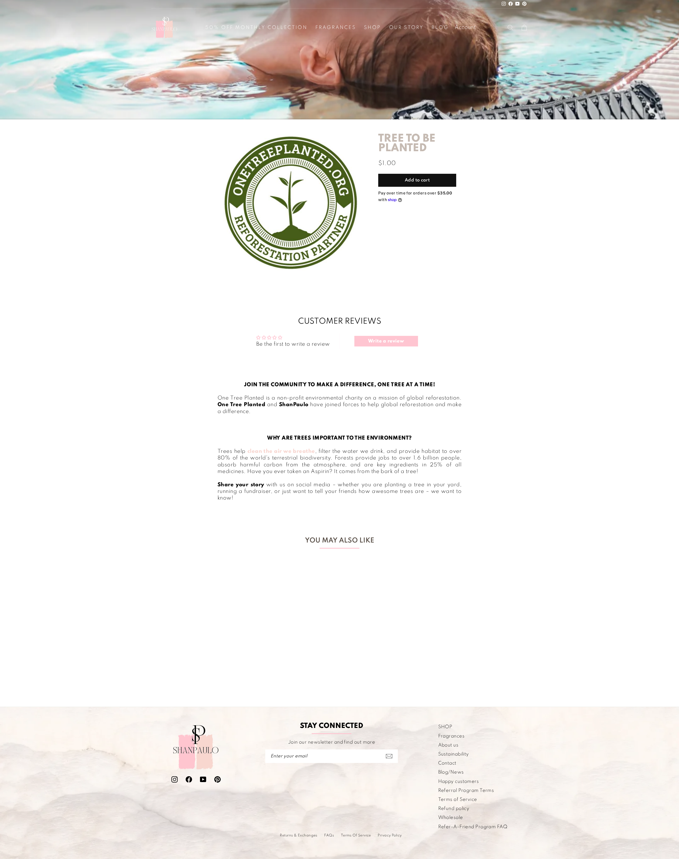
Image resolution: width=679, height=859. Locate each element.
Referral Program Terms (466, 790)
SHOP (445, 726)
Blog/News (451, 772)
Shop (372, 27)
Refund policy (453, 808)
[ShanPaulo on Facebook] (189, 779)
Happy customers (458, 781)
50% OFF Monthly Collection (256, 27)
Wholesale (450, 817)
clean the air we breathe (281, 451)
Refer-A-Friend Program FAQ (473, 827)
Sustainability (453, 754)
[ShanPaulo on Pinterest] (217, 779)
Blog (440, 27)
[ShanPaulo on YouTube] (203, 779)
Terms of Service (457, 799)
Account (465, 27)
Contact (447, 763)
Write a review (386, 341)
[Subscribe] (389, 756)
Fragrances (335, 27)
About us (448, 745)
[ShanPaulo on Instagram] (174, 779)
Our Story (406, 27)
